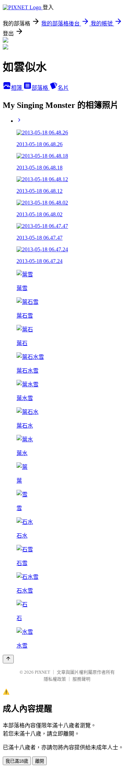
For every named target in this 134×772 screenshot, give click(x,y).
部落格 (40, 88)
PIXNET (42, 672)
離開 (39, 761)
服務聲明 (81, 679)
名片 (63, 88)
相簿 (17, 88)
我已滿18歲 (16, 761)
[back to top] (8, 659)
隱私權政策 (55, 679)
